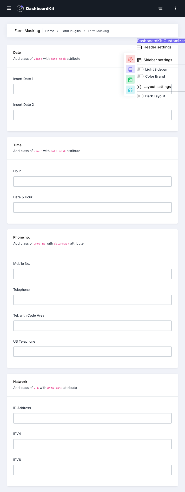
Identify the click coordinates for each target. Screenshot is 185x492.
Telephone (21, 289)
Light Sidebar (156, 69)
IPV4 (17, 434)
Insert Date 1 (23, 79)
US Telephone (24, 341)
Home (49, 31)
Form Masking (98, 31)
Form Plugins (71, 31)
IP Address (22, 408)
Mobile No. (21, 263)
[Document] (130, 69)
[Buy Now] (130, 79)
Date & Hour (22, 197)
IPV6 (17, 460)
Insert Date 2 (23, 104)
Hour (17, 171)
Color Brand (155, 76)
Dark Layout (155, 96)
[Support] (130, 90)
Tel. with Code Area (28, 315)
